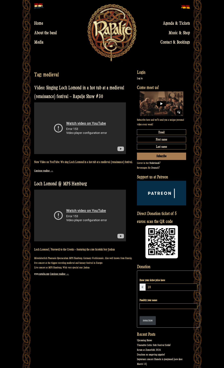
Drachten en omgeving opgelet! (151, 354)
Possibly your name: (148, 300)
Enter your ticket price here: (152, 280)
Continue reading (43, 170)
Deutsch (155, 167)
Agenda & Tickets (176, 23)
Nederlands (154, 163)
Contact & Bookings (175, 42)
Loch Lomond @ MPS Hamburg (60, 184)
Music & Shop (179, 32)
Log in (140, 78)
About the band (45, 32)
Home (38, 23)
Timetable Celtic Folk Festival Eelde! (154, 345)
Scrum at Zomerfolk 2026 (149, 349)
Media (38, 42)
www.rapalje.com (41, 273)
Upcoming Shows (144, 340)
